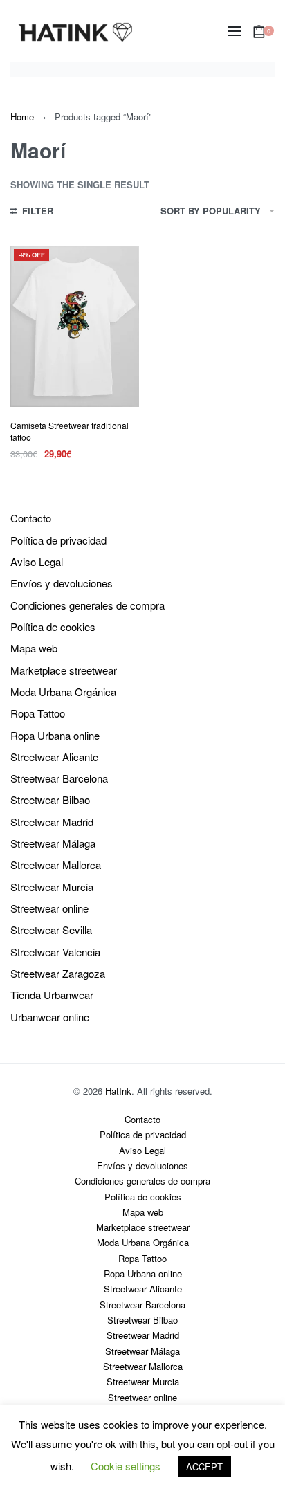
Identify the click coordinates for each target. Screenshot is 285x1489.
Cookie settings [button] (125, 1466)
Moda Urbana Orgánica (63, 691)
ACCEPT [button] (204, 1466)
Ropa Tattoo (37, 713)
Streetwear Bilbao (50, 799)
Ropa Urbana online (55, 735)
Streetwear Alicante (54, 756)
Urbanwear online (49, 1017)
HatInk (118, 1090)
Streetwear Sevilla (51, 929)
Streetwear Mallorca (55, 864)
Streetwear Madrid (51, 821)
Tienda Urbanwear (51, 994)
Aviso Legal (36, 561)
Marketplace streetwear (63, 670)
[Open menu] (234, 31)
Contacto (30, 518)
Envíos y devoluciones (61, 583)
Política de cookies (52, 626)
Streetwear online (49, 908)
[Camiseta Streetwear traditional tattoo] (74, 326)
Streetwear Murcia (51, 886)
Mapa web (33, 648)
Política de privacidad (58, 540)
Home (22, 116)
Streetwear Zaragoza (57, 973)
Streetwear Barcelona (59, 778)
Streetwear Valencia (55, 951)
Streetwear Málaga (52, 843)
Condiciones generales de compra (87, 605)
